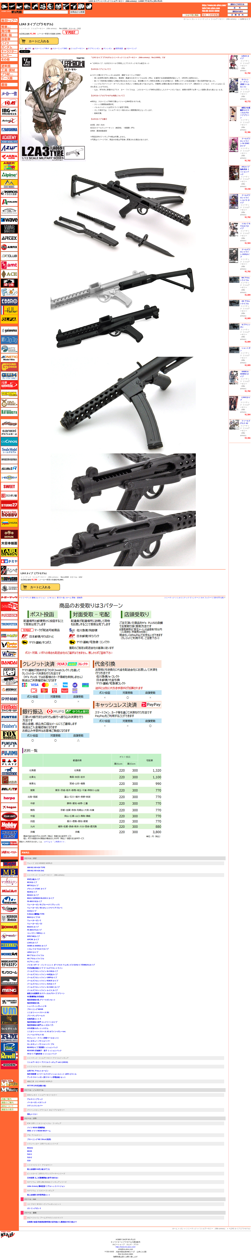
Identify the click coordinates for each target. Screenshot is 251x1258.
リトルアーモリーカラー (47, 1095)
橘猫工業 (30, 1081)
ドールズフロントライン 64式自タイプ (42, 974)
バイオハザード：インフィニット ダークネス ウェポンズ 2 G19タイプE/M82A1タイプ (61, 965)
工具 (66, 6)
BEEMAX (9, 690)
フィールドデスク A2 (35, 1035)
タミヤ (9, 561)
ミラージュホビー (9, 909)
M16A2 (30, 1148)
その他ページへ (9, 59)
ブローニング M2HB (35, 1009)
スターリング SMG (59, 48)
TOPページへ (9, 20)
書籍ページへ (9, 84)
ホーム (175, 1229)
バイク (35, 6)
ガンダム (50, 6)
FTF (9, 283)
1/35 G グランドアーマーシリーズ (51, 1174)
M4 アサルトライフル (35, 955)
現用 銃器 (119, 48)
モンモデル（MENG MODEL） (9, 990)
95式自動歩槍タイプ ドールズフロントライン (45, 968)
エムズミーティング (9, 1089)
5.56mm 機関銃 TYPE (35, 914)
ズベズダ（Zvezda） (9, 522)
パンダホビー (9, 671)
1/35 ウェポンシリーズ (49, 1144)
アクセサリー (37, 1135)
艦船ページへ (9, 35)
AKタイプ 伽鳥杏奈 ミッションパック (42, 1054)
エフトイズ (9, 292)
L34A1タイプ (32, 943)
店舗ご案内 (9, 1099)
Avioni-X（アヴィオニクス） (9, 120)
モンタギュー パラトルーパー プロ (40, 1044)
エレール (9, 310)
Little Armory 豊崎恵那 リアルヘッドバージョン (46, 1186)
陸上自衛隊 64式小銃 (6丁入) (38, 1169)
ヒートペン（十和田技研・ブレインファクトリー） (9, 681)
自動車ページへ (9, 39)
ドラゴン (9, 615)
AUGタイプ (31, 911)
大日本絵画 (9, 543)
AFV (9, 27)
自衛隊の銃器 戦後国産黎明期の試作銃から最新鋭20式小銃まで (52, 1222)
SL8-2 (29, 1157)
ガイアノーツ (9, 330)
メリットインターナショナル (9, 936)
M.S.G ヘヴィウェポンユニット (49, 1204)
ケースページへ (9, 78)
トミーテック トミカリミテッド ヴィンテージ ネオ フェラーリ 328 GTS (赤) (194, 598)
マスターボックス (9, 873)
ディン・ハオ (9, 570)
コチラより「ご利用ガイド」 (55, 842)
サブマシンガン (94, 48)
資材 (73, 6)
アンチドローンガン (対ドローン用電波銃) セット (46, 1077)
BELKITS (9, 789)
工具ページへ (9, 70)
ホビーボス (9, 843)
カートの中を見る (210, 15)
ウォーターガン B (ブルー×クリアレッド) (43, 905)
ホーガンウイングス (9, 807)
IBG (9, 111)
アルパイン (9, 174)
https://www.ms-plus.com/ (125, 1247)
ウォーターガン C (34, 920)
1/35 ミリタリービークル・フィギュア (46, 1123)
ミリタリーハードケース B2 (38, 1012)
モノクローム (9, 972)
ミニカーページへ (9, 55)
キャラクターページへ (9, 51)
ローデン (9, 1064)
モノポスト (9, 981)
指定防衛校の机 (33, 1003)
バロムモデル (9, 653)
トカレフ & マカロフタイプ (38, 949)
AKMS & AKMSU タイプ (37, 946)
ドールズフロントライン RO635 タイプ (42, 981)
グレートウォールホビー (9, 375)
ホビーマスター (9, 852)
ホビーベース (9, 834)
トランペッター (33, 1144)
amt (9, 265)
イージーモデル (9, 183)
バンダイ (9, 662)
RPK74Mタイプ (33, 936)
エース (9, 274)
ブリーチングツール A (36, 1016)
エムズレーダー (9, 1083)
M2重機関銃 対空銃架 (35, 997)
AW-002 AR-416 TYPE (36, 867)
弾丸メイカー (32, 1114)
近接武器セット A (34, 1019)
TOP (11, 11)
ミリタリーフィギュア (45, 1191)
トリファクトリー (34, 1067)
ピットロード (32, 1174)
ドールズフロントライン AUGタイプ (41, 984)
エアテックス (9, 238)
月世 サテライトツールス (9, 384)
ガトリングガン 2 (34, 1208)
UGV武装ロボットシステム (37, 1028)
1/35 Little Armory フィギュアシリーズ (52, 1182)
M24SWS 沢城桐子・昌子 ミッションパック (44, 1051)
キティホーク (9, 348)
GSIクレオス (32, 1095)
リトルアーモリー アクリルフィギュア (53, 1058)
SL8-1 (29, 1154)
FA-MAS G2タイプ (34, 901)
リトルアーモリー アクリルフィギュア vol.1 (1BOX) (47, 1062)
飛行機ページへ (9, 31)
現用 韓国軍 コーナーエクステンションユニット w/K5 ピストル (52, 1074)
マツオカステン (9, 882)
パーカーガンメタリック (36, 1102)
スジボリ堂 (9, 495)
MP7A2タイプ (32, 886)
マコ (9, 863)
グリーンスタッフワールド (37, 1110)
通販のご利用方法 (238, 4)
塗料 (58, 6)
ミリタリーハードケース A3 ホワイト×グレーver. (46, 1032)
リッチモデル (9, 1046)
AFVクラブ (9, 256)
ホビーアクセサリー (57, 1110)
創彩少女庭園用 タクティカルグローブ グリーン (46, 993)
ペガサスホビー (9, 780)
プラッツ (9, 762)
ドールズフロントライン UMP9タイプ (42, 978)
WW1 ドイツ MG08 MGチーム (39, 1131)
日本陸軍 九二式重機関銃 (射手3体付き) (42, 1178)
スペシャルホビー (9, 513)
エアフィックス (9, 247)
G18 (29, 1161)
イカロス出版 (9, 192)
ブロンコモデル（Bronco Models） (9, 771)
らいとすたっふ (9, 1028)
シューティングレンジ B (36, 1006)
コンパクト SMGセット (36, 933)
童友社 (9, 579)
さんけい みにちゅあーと (9, 432)
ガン (182, 1229)
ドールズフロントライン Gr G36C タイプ (43, 987)
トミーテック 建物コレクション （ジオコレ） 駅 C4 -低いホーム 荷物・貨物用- (52, 598)
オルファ (9, 319)
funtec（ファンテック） (9, 717)
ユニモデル (9, 1001)
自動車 (27, 6)
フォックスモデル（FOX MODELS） (9, 735)
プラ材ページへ (9, 74)
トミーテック (26, 577)
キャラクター (43, 6)
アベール (9, 165)
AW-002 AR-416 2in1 (35, 871)
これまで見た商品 (191, 15)
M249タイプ (32, 892)
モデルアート (9, 954)
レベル (9, 1055)
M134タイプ (32, 882)
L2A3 (29, 48)
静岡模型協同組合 (9, 459)
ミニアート (9, 891)
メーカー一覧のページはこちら (9, 93)
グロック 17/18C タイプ (36, 889)
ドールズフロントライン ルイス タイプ (42, 990)
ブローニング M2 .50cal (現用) (39, 1139)
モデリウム (31, 1182)
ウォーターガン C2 (34, 924)
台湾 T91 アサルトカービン (38, 1071)
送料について (9, 1106)
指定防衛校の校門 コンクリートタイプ (42, 1022)
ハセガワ (9, 635)
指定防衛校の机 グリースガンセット (41, 1000)
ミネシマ (9, 900)
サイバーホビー (9, 423)
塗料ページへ (9, 66)
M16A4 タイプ (33, 927)
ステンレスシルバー (35, 1106)
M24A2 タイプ (33, 895)
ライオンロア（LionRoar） (9, 1019)
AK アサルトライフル (35, 959)
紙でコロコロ (9, 339)
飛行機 (12, 6)
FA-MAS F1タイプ (34, 930)
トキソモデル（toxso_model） (9, 588)
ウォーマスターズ (9, 229)
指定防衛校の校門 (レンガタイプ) (40, 1025)
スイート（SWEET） (9, 486)
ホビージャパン (33, 1218)
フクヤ (9, 744)
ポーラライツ (9, 816)
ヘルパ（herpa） (9, 798)
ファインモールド (9, 708)
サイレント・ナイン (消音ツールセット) (42, 1038)
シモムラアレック (9, 477)
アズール (9, 147)
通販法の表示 (9, 1109)
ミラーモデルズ (9, 918)
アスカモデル (9, 156)
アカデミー (9, 138)
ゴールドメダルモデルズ (9, 403)
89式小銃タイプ (33, 879)
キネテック (9, 357)
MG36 (29, 1151)
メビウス (9, 927)
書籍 (89, 6)
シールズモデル (9, 450)
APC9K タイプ (33, 940)
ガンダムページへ (9, 47)
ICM (28, 1123)
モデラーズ (9, 945)
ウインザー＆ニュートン (9, 211)
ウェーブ (30, 863)
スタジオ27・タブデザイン (9, 504)
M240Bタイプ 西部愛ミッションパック (42, 1047)
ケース (81, 6)
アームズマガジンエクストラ (51, 1218)
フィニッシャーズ (9, 726)
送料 (238, 8)
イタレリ (9, 202)
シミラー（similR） (9, 468)
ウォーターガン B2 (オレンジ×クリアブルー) (44, 908)
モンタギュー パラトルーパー (38, 1041)
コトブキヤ (31, 1204)
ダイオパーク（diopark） (9, 534)
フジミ (9, 753)
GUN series (46, 1067)
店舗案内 (238, 15)
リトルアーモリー (78, 48)
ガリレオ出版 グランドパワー (9, 366)
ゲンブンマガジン (9, 393)
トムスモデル (9, 606)
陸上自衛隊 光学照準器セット (38, 1195)
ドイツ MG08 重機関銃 (36, 1128)
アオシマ (9, 129)
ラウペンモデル (9, 1037)
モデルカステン (9, 963)
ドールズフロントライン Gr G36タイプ (42, 971)
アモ (29, 1135)
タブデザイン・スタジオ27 (9, 552)
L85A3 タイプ (32, 952)
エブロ (9, 301)
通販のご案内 (9, 1102)
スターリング (131, 48)
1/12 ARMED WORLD (43, 863)
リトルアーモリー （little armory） (44, 29)
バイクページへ (9, 43)
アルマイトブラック (35, 1099)
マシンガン (107, 48)
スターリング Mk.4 (41, 48)
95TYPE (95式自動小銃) (36, 1086)
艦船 (19, 6)
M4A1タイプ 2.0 (33, 917)
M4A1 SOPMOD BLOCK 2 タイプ (40, 898)
